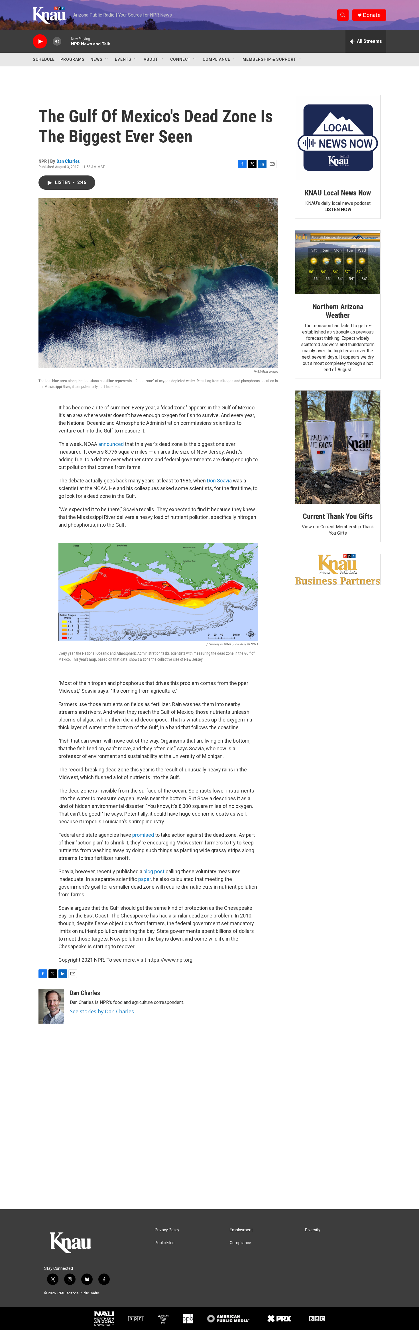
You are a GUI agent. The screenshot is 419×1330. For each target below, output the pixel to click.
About (151, 59)
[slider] (66, 41)
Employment (241, 1230)
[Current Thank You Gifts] (337, 447)
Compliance (216, 59)
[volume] (57, 41)
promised (143, 835)
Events (123, 59)
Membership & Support (269, 59)
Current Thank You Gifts (338, 516)
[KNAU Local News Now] (337, 137)
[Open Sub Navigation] (107, 59)
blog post (153, 871)
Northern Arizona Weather (337, 311)
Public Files (164, 1243)
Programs (72, 59)
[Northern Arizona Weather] (337, 262)
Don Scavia (219, 481)
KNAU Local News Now (338, 193)
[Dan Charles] (51, 1006)
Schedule (44, 59)
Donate (372, 15)
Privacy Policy (167, 1230)
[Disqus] (209, 1132)
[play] (39, 41)
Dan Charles (68, 161)
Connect (180, 59)
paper (144, 879)
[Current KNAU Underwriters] (337, 569)
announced (111, 444)
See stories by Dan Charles (102, 1011)
